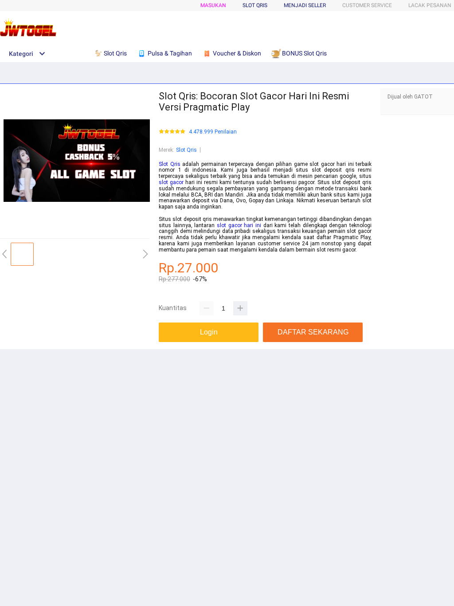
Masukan (213, 5)
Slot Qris (186, 150)
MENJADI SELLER (305, 5)
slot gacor (171, 182)
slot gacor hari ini (239, 225)
